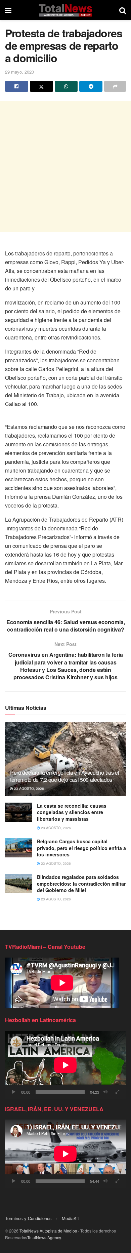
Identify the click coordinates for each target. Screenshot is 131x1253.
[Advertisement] (65, 166)
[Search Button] (122, 10)
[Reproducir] (13, 1092)
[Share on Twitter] (41, 86)
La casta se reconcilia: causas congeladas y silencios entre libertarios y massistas (71, 812)
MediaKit (70, 1218)
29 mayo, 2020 (19, 72)
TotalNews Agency (44, 1237)
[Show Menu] (8, 10)
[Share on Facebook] (16, 86)
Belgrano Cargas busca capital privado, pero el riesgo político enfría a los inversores (81, 848)
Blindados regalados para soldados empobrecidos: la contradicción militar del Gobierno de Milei (81, 883)
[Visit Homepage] (65, 10)
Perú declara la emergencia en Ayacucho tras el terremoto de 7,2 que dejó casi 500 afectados (64, 776)
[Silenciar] (105, 1092)
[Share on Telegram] (90, 86)
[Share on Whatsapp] (66, 86)
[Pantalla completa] (117, 1092)
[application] (65, 1065)
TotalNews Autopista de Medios (48, 1231)
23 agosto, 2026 (28, 788)
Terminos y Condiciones (28, 1218)
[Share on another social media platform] (115, 86)
